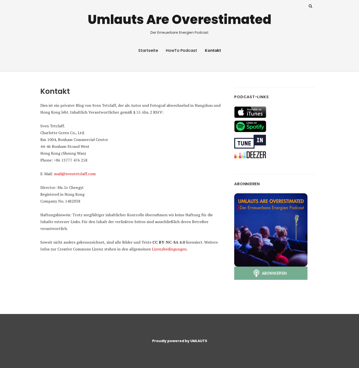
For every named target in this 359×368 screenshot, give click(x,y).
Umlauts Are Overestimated (179, 19)
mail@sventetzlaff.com (75, 173)
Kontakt (213, 50)
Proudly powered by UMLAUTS (179, 340)
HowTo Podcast (181, 50)
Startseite (148, 50)
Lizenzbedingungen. (170, 249)
